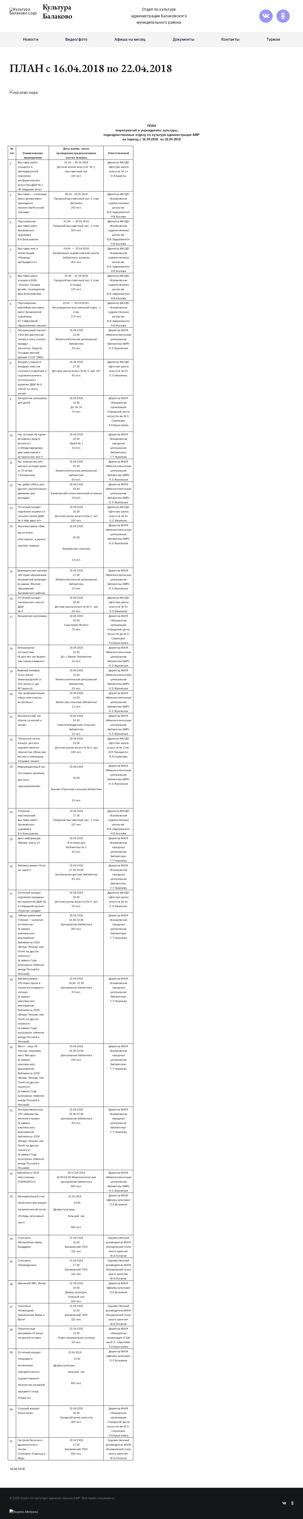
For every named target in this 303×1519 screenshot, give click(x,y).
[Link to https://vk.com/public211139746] (265, 16)
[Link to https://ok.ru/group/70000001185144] (283, 16)
